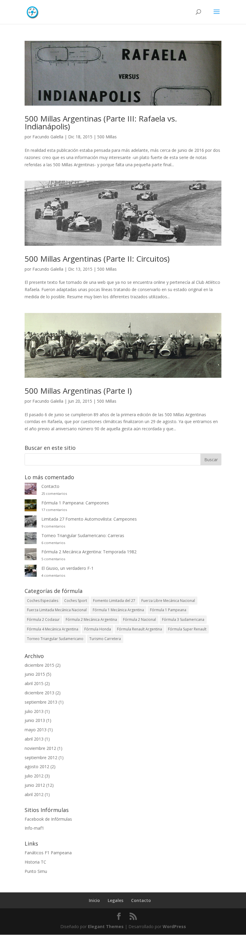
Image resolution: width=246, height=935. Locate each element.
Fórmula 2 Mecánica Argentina (91, 619)
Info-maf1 (34, 828)
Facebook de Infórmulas (48, 819)
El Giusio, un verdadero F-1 (67, 568)
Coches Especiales (42, 600)
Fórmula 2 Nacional (139, 619)
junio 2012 (35, 785)
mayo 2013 (35, 729)
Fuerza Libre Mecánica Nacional (168, 600)
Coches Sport (75, 600)
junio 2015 (35, 674)
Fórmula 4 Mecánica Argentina (52, 629)
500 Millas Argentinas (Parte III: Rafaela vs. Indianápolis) (101, 122)
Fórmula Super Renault (187, 629)
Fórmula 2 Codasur (43, 619)
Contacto (50, 486)
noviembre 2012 (40, 748)
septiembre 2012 (41, 757)
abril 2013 (34, 739)
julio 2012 (34, 776)
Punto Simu (36, 871)
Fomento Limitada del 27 (114, 600)
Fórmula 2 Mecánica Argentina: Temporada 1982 (88, 552)
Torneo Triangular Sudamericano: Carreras (82, 535)
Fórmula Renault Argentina (139, 629)
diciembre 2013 (39, 693)
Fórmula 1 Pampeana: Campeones (75, 503)
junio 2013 (35, 720)
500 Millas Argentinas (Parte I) (78, 390)
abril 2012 (34, 794)
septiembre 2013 (41, 702)
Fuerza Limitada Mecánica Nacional (57, 609)
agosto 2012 (37, 766)
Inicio (94, 900)
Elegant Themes (106, 926)
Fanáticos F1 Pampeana (48, 852)
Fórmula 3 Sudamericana (183, 619)
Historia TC (35, 862)
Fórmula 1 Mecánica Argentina (118, 609)
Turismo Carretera (105, 638)
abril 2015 (34, 683)
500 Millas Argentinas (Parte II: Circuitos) (97, 258)
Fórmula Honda (97, 629)
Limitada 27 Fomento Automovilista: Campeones (89, 519)
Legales (115, 900)
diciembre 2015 (39, 665)
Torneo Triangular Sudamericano (55, 638)
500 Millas (107, 137)
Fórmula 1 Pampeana (168, 609)
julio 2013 (34, 711)
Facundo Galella (47, 137)
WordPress (174, 926)
